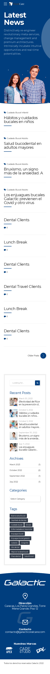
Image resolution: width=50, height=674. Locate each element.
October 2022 (16, 470)
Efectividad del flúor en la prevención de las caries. (29, 403)
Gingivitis (24, 543)
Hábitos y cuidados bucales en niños (21, 119)
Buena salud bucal (18, 516)
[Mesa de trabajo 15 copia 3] (25, 622)
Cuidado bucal (16, 525)
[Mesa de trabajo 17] (41, 650)
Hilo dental (15, 547)
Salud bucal (29, 556)
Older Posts (33, 355)
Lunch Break (15, 242)
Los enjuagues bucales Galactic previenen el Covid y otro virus (24, 198)
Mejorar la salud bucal (19, 552)
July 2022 (14, 482)
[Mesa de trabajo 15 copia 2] (25, 596)
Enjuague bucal (17, 534)
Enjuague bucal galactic (20, 538)
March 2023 (15, 464)
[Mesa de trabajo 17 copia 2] (9, 650)
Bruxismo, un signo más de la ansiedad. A (23, 171)
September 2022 (17, 476)
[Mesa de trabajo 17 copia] (25, 650)
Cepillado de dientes (18, 520)
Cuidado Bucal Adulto (17, 138)
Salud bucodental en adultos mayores (22, 145)
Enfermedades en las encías (21, 529)
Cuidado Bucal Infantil (17, 112)
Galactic (14, 543)
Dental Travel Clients (22, 286)
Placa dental (16, 556)
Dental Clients (16, 219)
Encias (28, 525)
